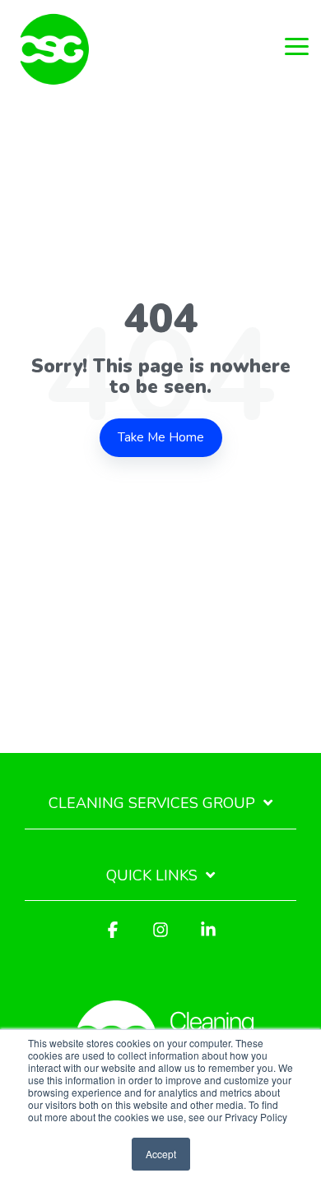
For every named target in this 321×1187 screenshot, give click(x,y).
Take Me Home (161, 437)
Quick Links (152, 875)
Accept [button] (161, 1154)
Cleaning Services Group (152, 803)
